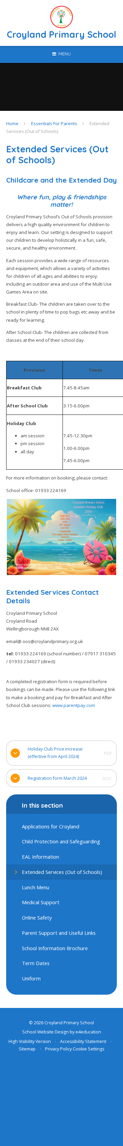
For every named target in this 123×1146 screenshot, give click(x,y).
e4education (88, 1032)
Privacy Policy (58, 1049)
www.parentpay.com (73, 705)
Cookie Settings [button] (88, 1049)
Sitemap (27, 1049)
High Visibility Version (30, 1041)
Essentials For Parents (54, 123)
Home (12, 123)
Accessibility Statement (83, 1041)
